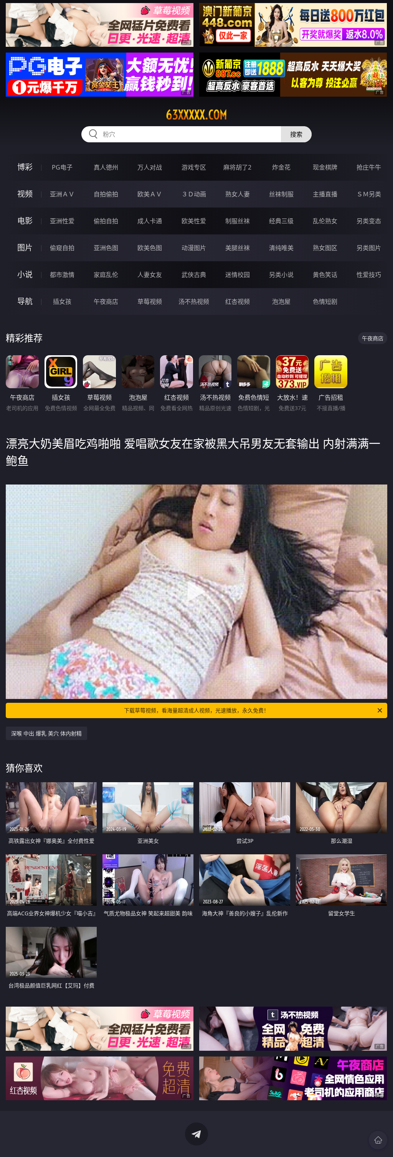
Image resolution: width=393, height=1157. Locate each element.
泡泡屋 (281, 301)
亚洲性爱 (62, 221)
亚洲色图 (106, 248)
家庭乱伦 (106, 274)
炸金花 (281, 167)
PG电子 (62, 167)
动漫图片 (194, 248)
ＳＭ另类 (369, 194)
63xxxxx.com (196, 114)
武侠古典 (194, 274)
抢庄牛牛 (369, 167)
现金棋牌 (325, 167)
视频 (25, 194)
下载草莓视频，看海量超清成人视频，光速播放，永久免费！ (196, 710)
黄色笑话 (325, 274)
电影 (25, 221)
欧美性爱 (194, 221)
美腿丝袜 (237, 248)
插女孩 (62, 301)
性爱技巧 (369, 274)
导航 (25, 301)
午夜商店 (106, 301)
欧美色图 (149, 248)
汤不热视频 (193, 301)
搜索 (296, 134)
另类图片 (369, 248)
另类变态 (369, 221)
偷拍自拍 (106, 221)
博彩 (25, 167)
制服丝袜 (237, 221)
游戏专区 (194, 167)
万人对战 (149, 167)
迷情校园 (237, 274)
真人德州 (106, 167)
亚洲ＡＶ (62, 194)
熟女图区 (325, 248)
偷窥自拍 (62, 248)
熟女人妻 (237, 194)
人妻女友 (149, 274)
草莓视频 (149, 301)
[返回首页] (378, 1140)
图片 (25, 247)
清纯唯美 (281, 248)
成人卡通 (149, 221)
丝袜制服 (281, 194)
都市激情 (62, 274)
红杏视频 (237, 301)
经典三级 (281, 221)
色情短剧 (325, 301)
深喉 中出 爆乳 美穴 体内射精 (46, 733)
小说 (25, 274)
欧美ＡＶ (149, 194)
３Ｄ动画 (194, 194)
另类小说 (281, 274)
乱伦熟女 (325, 221)
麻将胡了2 (237, 167)
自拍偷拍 (106, 194)
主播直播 (325, 194)
